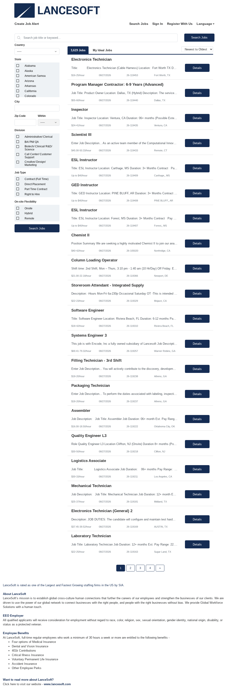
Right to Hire (32, 194)
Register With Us (180, 24)
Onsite (28, 208)
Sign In (157, 24)
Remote (29, 218)
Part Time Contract (36, 189)
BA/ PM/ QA (32, 141)
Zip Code (20, 116)
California (30, 91)
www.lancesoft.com (57, 684)
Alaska (29, 71)
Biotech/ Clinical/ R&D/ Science (38, 148)
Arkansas (30, 86)
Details (197, 68)
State (18, 59)
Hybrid (29, 213)
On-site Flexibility (25, 201)
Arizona (29, 81)
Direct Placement (35, 184)
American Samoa (35, 75)
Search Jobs (138, 24)
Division (20, 130)
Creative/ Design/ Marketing (35, 163)
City (17, 101)
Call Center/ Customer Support (38, 156)
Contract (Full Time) (37, 179)
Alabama (30, 65)
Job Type (20, 172)
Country (20, 45)
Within (42, 116)
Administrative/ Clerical (39, 136)
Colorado (30, 96)
